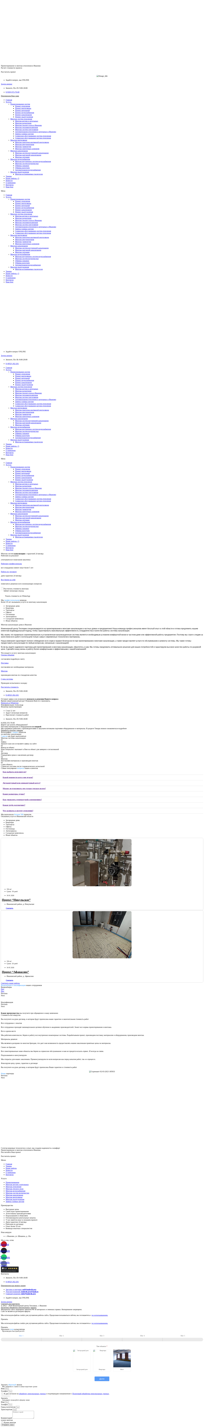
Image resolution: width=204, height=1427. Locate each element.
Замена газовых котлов (24, 134)
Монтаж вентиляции (18, 140)
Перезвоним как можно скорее (13, 1286)
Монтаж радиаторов (23, 123)
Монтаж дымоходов (23, 147)
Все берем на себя (8, 580)
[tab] (102, 772)
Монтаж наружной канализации (28, 155)
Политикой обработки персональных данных (90, 1394)
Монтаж (4, 671)
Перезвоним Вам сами (10, 96)
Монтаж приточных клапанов (27, 149)
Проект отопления (22, 106)
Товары (9, 176)
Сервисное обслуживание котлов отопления (33, 138)
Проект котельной (22, 110)
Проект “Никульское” (16, 899)
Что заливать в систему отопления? (18, 811)
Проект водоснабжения (24, 113)
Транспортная (7, 1409)
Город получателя (8, 1407)
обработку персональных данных (32, 1394)
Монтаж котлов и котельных (26, 121)
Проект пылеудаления (24, 117)
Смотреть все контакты (10, 1304)
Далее (101, 1379)
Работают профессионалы (11, 564)
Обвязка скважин (22, 166)
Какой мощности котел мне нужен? (18, 777)
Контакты (10, 185)
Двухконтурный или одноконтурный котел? (21, 783)
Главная (9, 100)
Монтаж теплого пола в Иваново (28, 125)
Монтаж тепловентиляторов (26, 127)
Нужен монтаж (10, 1422)
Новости (9, 181)
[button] (6, 84)
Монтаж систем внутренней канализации (32, 153)
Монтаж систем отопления (21, 119)
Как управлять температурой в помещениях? (22, 800)
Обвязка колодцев (22, 168)
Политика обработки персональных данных (18, 1308)
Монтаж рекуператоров (24, 144)
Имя (3, 1389)
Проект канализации (23, 115)
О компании (11, 183)
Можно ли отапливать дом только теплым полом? (24, 789)
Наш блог (9, 187)
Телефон (4, 1391)
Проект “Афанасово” (15, 971)
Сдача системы (7, 679)
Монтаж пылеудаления (19, 172)
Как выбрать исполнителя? (14, 772)
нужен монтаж (7, 1420)
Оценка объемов (7, 655)
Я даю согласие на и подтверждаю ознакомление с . (56, 1394)
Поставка (4, 663)
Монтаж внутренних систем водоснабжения (33, 161)
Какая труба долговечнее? (14, 805)
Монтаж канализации (19, 151)
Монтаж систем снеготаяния (26, 130)
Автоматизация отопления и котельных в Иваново (35, 132)
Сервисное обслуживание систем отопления (33, 136)
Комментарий (7, 1418)
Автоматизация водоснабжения (28, 170)
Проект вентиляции (23, 108)
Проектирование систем (20, 104)
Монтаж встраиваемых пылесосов (29, 174)
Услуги (8, 102)
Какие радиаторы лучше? (14, 794)
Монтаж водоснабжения (20, 159)
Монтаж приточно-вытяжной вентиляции (32, 142)
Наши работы (12, 178)
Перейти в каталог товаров (12, 730)
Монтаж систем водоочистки (27, 164)
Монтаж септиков (22, 157)
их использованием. (100, 1315)
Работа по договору (9, 572)
